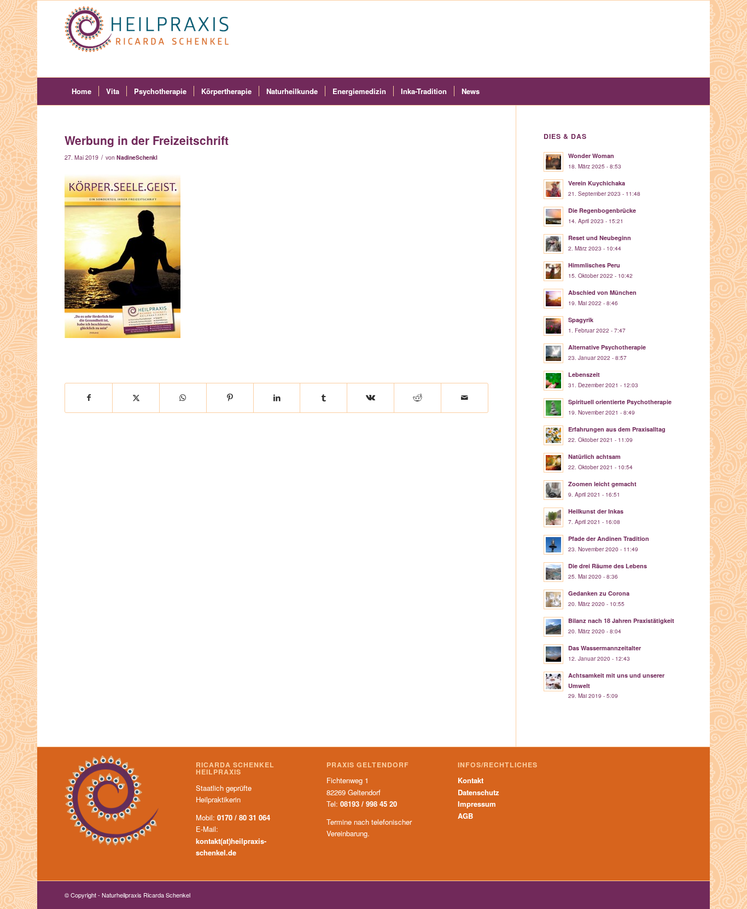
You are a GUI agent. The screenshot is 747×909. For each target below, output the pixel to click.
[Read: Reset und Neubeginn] (553, 244)
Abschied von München (602, 292)
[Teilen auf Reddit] (417, 397)
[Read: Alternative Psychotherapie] (553, 353)
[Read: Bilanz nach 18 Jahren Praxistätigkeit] (553, 627)
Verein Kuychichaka (596, 183)
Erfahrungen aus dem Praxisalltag (617, 429)
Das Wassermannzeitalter (604, 648)
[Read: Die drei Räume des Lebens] (553, 572)
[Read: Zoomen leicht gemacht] (553, 490)
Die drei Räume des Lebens (607, 566)
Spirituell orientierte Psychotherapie (620, 402)
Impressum (477, 804)
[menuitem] (81, 91)
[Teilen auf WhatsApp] (183, 397)
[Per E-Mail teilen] (464, 397)
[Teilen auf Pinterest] (230, 397)
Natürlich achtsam (594, 456)
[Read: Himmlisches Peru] (553, 271)
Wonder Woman (591, 156)
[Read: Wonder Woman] (553, 162)
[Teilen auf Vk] (370, 397)
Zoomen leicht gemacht (602, 484)
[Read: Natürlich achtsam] (553, 463)
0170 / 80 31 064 (243, 817)
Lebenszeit (584, 374)
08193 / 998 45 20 (368, 804)
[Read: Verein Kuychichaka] (553, 189)
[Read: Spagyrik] (553, 326)
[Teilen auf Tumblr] (323, 397)
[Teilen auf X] (136, 397)
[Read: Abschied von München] (553, 298)
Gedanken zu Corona (598, 593)
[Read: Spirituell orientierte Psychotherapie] (553, 408)
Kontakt (470, 780)
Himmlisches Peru (594, 265)
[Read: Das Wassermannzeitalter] (553, 654)
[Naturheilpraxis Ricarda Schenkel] (147, 39)
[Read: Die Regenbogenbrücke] (553, 216)
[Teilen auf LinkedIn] (277, 397)
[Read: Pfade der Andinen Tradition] (553, 545)
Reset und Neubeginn (599, 238)
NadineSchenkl (136, 157)
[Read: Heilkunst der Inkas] (553, 517)
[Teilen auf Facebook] (88, 397)
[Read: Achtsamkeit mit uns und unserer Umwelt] (553, 681)
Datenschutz (478, 792)
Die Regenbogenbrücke (602, 210)
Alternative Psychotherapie (607, 347)
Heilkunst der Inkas (595, 511)
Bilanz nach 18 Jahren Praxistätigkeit (621, 620)
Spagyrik (580, 320)
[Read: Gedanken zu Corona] (553, 599)
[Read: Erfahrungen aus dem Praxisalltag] (553, 435)
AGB (465, 816)
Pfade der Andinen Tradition (608, 538)
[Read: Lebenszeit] (553, 381)
